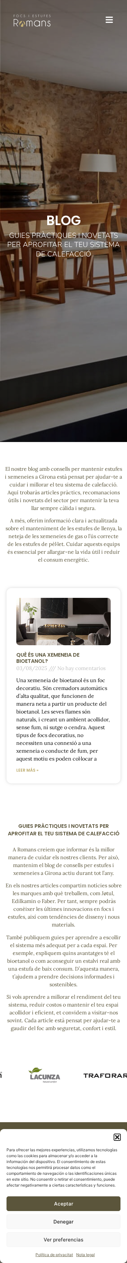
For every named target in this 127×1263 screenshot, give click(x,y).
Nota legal (85, 1254)
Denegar (63, 1222)
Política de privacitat (54, 1254)
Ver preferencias (63, 1240)
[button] (117, 1137)
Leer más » (27, 770)
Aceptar (63, 1204)
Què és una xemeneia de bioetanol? (47, 658)
